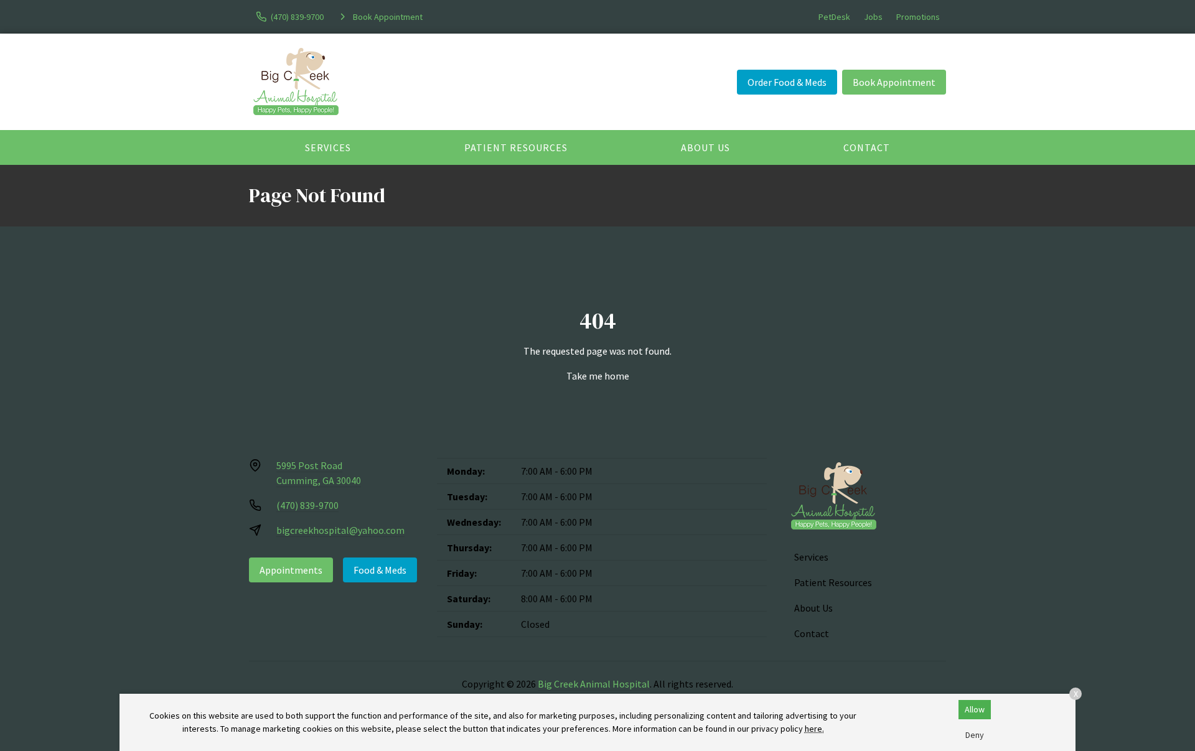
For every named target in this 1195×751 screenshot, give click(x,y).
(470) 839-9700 (307, 505)
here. (814, 728)
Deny (974, 734)
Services (328, 147)
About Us (705, 147)
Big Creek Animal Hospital (594, 684)
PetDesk (834, 16)
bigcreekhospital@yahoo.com (340, 530)
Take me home (597, 376)
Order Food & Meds (787, 82)
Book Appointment (894, 82)
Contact (866, 147)
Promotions (918, 16)
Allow (975, 709)
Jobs (873, 16)
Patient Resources (516, 147)
